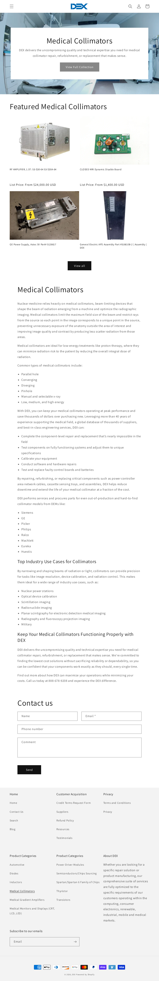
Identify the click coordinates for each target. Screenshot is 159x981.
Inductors (16, 882)
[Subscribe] (75, 941)
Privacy (107, 811)
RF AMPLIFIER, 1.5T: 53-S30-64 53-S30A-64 (33, 169)
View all (79, 266)
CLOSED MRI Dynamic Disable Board (100, 169)
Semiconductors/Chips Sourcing (76, 873)
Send (29, 770)
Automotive (17, 864)
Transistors (63, 899)
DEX (73, 974)
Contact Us (16, 811)
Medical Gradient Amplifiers (27, 899)
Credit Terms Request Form (73, 803)
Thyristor (62, 891)
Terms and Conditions (117, 803)
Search (14, 820)
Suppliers (62, 811)
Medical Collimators (22, 891)
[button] (11, 6)
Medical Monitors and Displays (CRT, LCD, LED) (32, 911)
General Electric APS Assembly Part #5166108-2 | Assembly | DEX (113, 246)
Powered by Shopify (85, 974)
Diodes (14, 873)
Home (13, 803)
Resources (62, 829)
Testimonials (64, 838)
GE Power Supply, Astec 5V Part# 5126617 (33, 244)
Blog (12, 829)
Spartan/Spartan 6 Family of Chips (77, 882)
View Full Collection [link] (79, 67)
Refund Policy (65, 820)
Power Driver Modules (70, 864)
